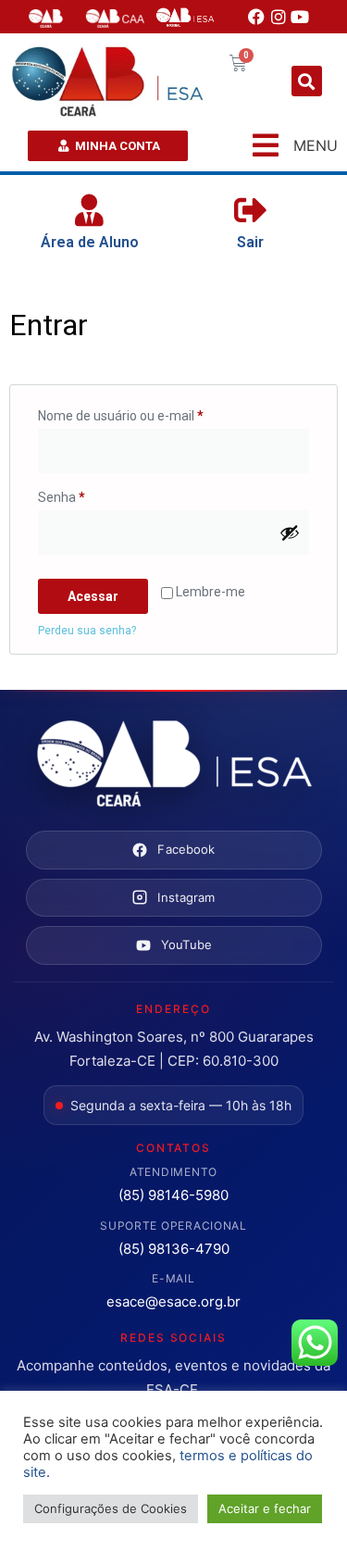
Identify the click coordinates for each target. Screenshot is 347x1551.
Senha (94, 494)
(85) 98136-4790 (173, 1248)
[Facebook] (256, 16)
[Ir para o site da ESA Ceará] (174, 765)
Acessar (93, 596)
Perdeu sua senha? (87, 630)
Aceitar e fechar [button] (264, 1508)
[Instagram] (278, 16)
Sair (250, 242)
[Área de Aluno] (89, 210)
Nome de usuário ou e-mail (153, 413)
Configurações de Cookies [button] (110, 1508)
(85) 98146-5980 (173, 1195)
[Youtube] (300, 16)
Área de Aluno (90, 242)
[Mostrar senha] (289, 532)
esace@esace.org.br (173, 1301)
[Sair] (250, 210)
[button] (306, 81)
